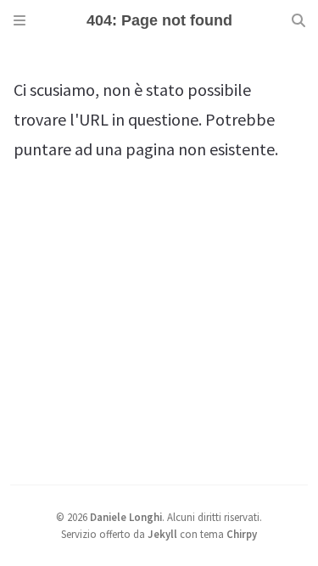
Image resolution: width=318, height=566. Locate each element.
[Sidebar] (19, 20)
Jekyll (162, 534)
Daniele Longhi (126, 517)
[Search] (298, 20)
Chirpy (241, 534)
